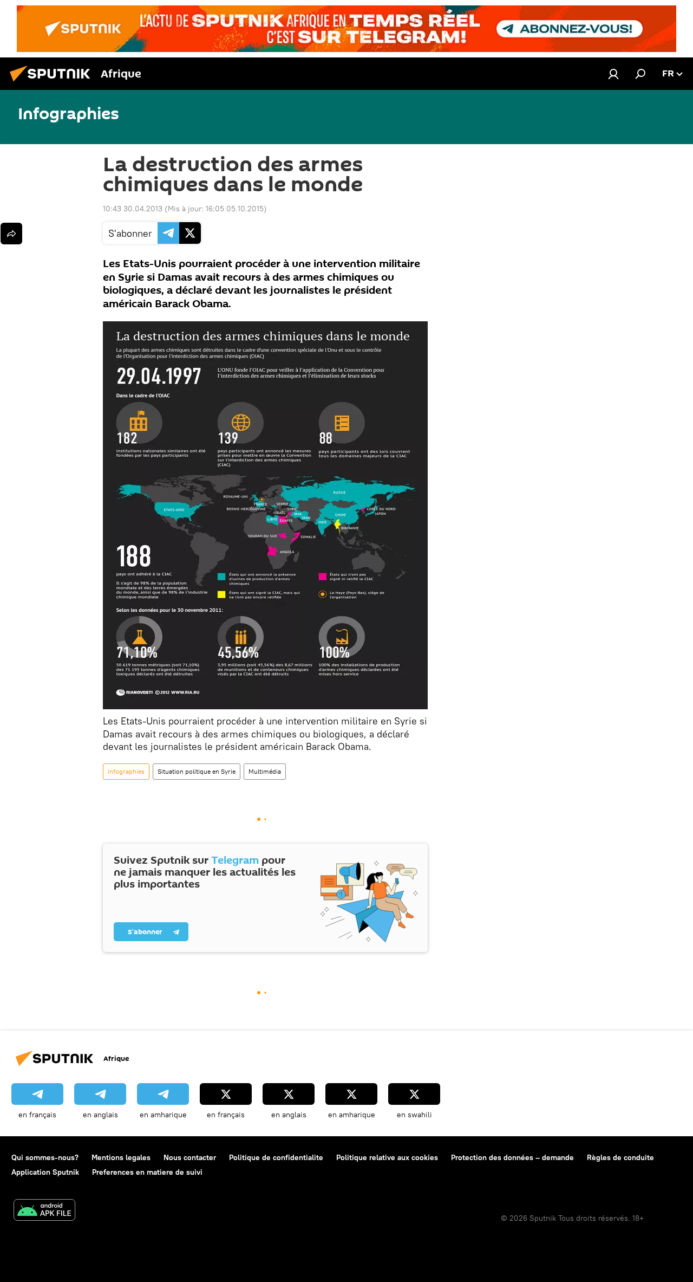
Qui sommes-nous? (45, 1157)
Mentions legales (121, 1157)
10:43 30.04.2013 (132, 208)
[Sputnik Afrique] (53, 83)
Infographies (126, 771)
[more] (11, 233)
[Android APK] (44, 1211)
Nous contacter (190, 1157)
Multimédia (265, 771)
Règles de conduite (620, 1157)
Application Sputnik (45, 1172)
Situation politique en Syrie (197, 771)
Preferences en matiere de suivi (147, 1172)
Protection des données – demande (512, 1157)
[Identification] (613, 74)
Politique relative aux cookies (387, 1157)
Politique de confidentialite (276, 1157)
